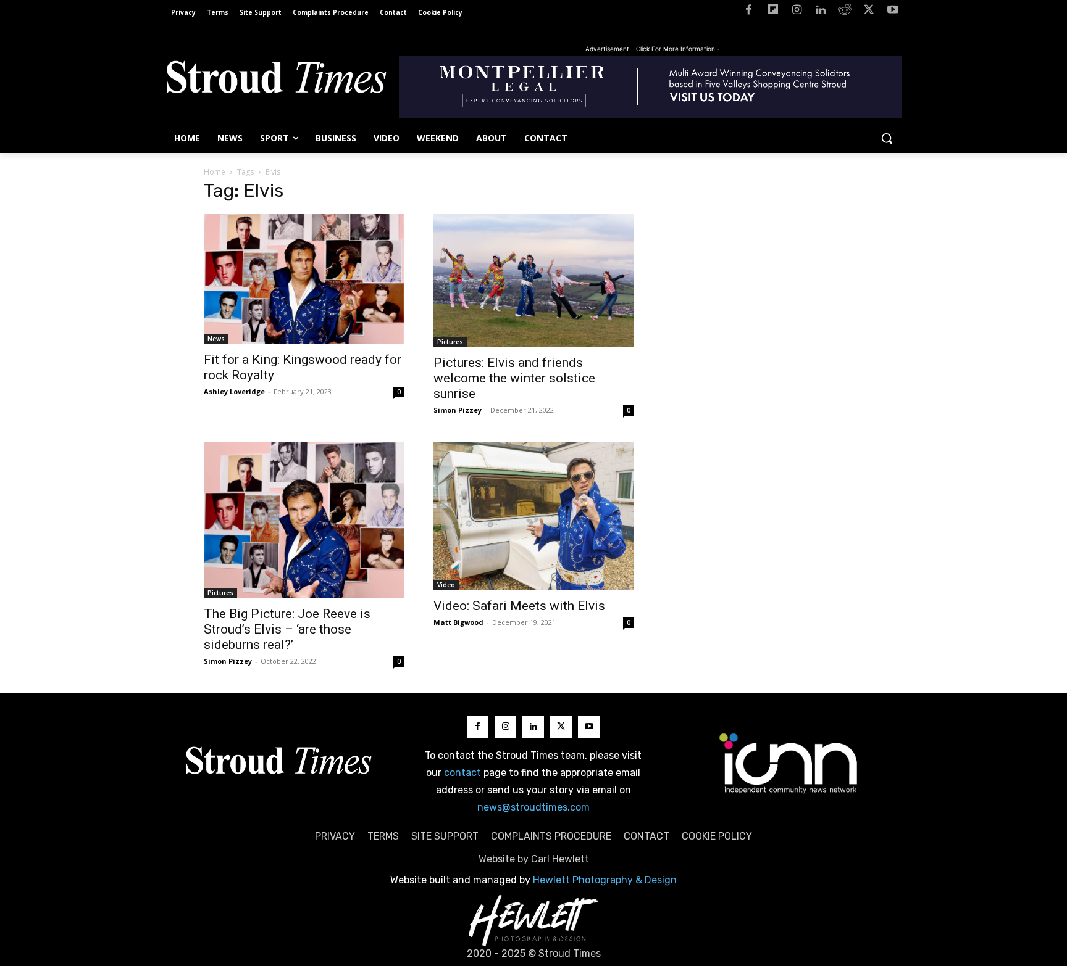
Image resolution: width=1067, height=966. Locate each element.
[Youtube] (893, 12)
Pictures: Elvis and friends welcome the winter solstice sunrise (514, 378)
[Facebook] (749, 12)
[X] (868, 12)
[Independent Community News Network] (789, 763)
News (216, 338)
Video (446, 584)
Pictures (450, 341)
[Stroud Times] (276, 80)
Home (214, 172)
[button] (887, 138)
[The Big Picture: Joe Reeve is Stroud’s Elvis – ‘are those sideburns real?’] (304, 520)
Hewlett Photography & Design (605, 880)
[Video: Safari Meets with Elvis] (533, 516)
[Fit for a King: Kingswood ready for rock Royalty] (304, 279)
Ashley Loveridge (234, 391)
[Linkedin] (821, 12)
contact (462, 772)
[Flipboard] (773, 12)
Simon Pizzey (457, 410)
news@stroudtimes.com (533, 807)
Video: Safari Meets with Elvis (519, 605)
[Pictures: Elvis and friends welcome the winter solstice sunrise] (533, 280)
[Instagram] (797, 12)
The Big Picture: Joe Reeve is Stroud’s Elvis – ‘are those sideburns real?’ (287, 629)
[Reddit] (845, 12)
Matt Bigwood (458, 622)
